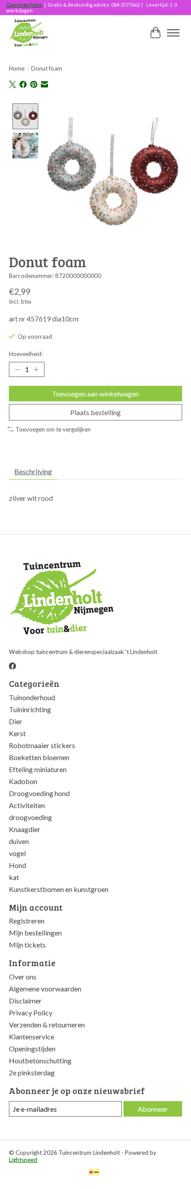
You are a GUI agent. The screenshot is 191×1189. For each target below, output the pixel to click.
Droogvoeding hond (39, 793)
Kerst (17, 733)
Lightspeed (23, 1159)
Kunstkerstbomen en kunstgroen (58, 889)
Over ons (22, 976)
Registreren (26, 920)
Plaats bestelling (95, 412)
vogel (17, 853)
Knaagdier (24, 829)
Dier (15, 721)
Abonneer (153, 1109)
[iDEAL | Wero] (93, 1173)
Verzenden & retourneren (47, 1024)
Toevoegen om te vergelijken (53, 429)
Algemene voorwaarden (45, 988)
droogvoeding (30, 817)
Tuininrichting (30, 709)
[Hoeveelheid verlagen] (17, 369)
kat (14, 877)
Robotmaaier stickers (42, 745)
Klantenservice (31, 1036)
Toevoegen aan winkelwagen (95, 393)
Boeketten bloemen (39, 757)
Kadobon (23, 781)
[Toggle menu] (173, 33)
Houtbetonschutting (40, 1060)
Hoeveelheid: (26, 353)
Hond (17, 865)
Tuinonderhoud (32, 697)
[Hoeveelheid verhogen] (36, 369)
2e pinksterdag (32, 1072)
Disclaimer (25, 1000)
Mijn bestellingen (35, 932)
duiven (19, 841)
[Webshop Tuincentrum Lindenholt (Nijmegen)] (29, 33)
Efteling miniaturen (38, 769)
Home (16, 68)
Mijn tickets (27, 944)
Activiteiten (27, 805)
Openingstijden (24, 5)
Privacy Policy (30, 1012)
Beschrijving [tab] (33, 471)
